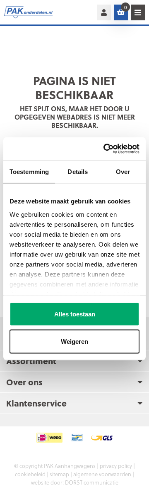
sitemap (59, 474)
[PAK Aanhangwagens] (33, 12)
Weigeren (74, 341)
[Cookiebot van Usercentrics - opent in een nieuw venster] (105, 148)
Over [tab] (123, 171)
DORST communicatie (91, 482)
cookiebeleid (30, 474)
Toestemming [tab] (29, 171)
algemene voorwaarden (102, 474)
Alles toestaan (74, 314)
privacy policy (116, 466)
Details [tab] (77, 171)
